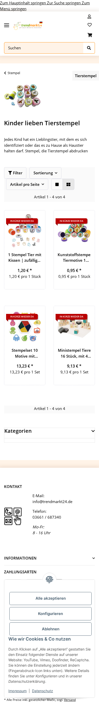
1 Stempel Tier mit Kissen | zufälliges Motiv (24, 257)
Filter (17, 172)
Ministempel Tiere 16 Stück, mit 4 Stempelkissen (74, 353)
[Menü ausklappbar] (6, 23)
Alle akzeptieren (51, 598)
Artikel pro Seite (25, 184)
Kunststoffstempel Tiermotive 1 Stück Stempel (74, 257)
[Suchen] (89, 48)
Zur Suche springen (64, 2)
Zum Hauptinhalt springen (23, 2)
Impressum (17, 691)
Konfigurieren (50, 613)
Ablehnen (50, 629)
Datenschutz (42, 691)
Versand (70, 700)
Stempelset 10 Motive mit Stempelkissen (24, 353)
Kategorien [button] (18, 431)
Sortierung (43, 172)
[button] (89, 17)
